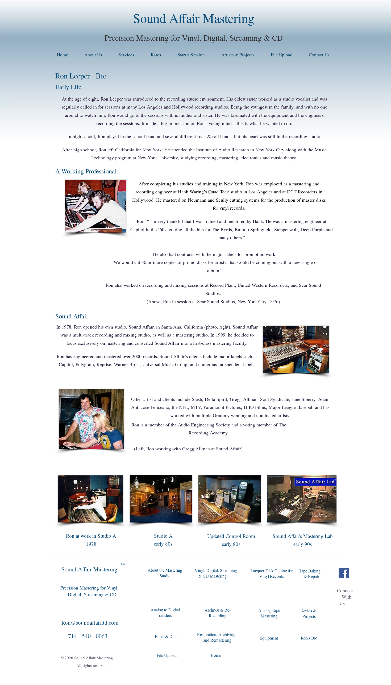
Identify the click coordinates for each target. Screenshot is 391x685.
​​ (217, 640)
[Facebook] (344, 573)
